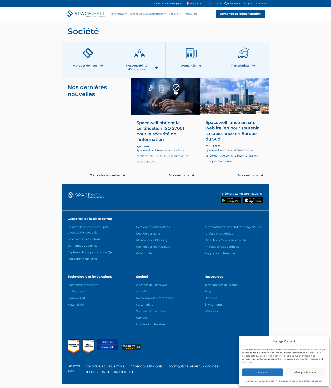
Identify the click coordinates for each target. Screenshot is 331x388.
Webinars (211, 311)
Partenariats (144, 304)
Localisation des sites (150, 324)
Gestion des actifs (148, 233)
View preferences (305, 372)
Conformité (144, 253)
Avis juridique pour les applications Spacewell (299, 381)
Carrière (141, 317)
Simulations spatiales (82, 258)
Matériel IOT (76, 304)
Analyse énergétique (219, 233)
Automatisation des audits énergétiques (233, 227)
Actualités (143, 291)
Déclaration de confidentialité (110, 372)
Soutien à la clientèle (150, 311)
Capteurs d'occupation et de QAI (90, 252)
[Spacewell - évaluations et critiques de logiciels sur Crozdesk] (108, 349)
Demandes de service (83, 245)
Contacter (261, 3)
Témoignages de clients (221, 285)
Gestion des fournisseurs (153, 246)
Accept (262, 372)
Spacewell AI (76, 298)
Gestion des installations (153, 227)
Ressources (190, 13)
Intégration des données (222, 246)
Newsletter (215, 3)
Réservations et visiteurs (84, 239)
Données (211, 298)
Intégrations (76, 291)
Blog (208, 291)
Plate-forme (117, 13)
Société (173, 13)
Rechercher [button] (233, 3)
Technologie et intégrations (146, 13)
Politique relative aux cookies (259, 381)
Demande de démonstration (240, 13)
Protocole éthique (146, 366)
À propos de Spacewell (151, 285)
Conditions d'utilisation (104, 366)
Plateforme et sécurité (83, 285)
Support (248, 3)
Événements (214, 304)
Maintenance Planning (152, 240)
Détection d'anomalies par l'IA (225, 240)
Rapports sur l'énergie (220, 253)
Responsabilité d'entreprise (155, 298)
